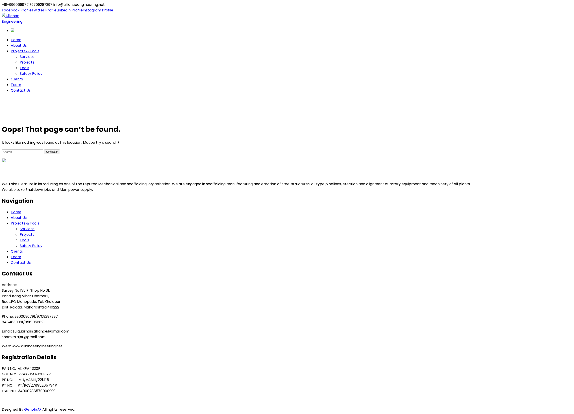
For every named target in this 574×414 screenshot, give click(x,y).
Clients (17, 251)
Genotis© (32, 409)
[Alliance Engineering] (17, 21)
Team (16, 257)
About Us (19, 217)
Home (7, 116)
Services (27, 228)
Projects (27, 234)
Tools (24, 240)
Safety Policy (31, 245)
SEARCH (52, 152)
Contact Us (21, 262)
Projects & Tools (25, 223)
